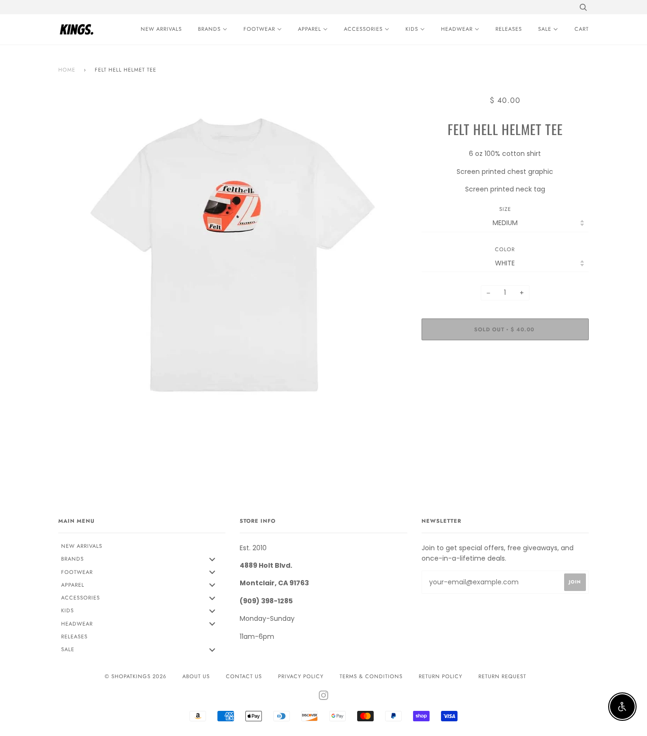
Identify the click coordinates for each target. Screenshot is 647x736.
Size (505, 209)
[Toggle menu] (212, 559)
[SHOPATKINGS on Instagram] (324, 697)
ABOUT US (196, 676)
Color (505, 249)
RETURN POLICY (440, 676)
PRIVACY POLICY (301, 676)
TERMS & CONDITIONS (371, 676)
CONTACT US (244, 676)
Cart (582, 29)
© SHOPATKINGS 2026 (135, 676)
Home (66, 69)
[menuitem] (159, 29)
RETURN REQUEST (502, 676)
